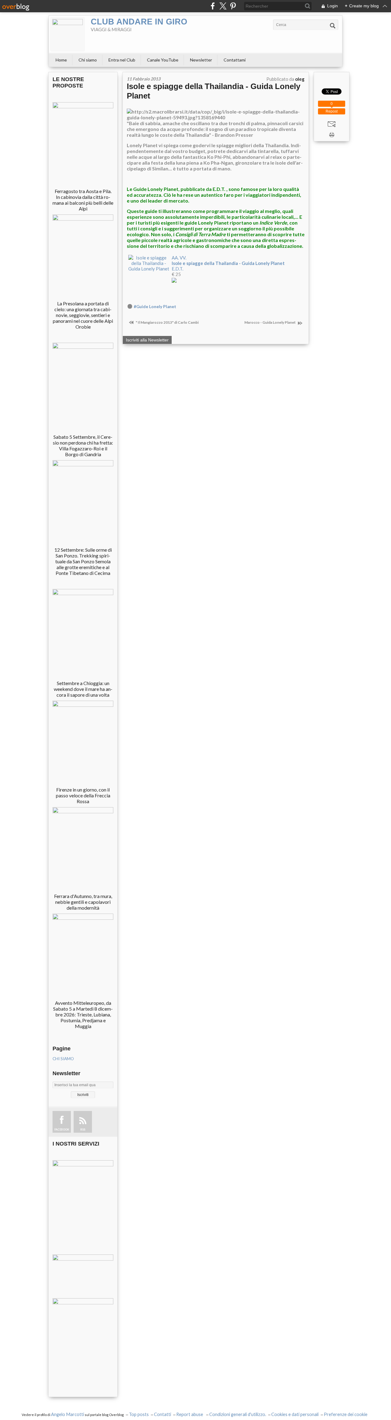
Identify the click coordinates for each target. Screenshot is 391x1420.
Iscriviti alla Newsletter (147, 339)
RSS (82, 1129)
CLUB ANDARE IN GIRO (139, 21)
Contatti (162, 1414)
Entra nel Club (121, 59)
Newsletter (201, 59)
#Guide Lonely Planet (155, 306)
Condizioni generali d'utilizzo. (237, 1414)
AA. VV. (179, 257)
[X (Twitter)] (223, 5)
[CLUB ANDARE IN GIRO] (67, 34)
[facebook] (213, 5)
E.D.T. (177, 268)
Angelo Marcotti (67, 1414)
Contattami (235, 59)
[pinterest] (233, 5)
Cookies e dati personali (295, 1414)
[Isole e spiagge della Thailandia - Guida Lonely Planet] (148, 262)
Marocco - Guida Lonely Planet (270, 322)
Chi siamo (88, 59)
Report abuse (190, 1414)
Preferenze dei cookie (345, 1414)
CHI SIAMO (63, 1058)
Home (61, 59)
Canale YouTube (162, 59)
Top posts (139, 1414)
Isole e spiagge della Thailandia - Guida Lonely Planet (228, 263)
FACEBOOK (61, 1129)
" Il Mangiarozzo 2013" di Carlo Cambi (167, 322)
